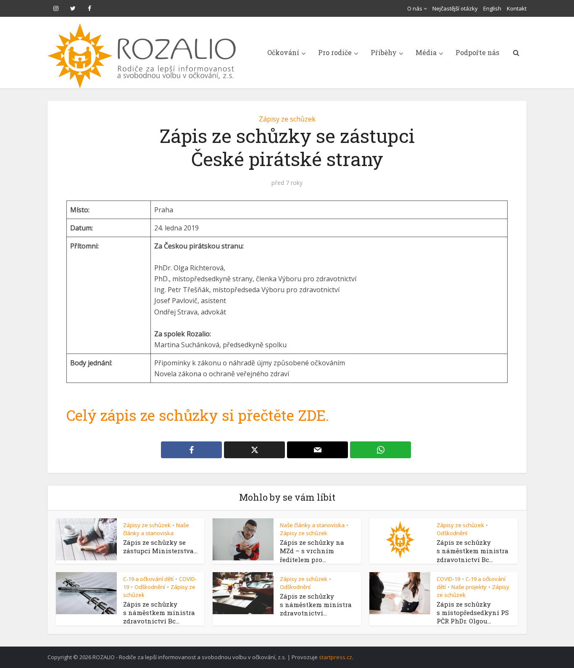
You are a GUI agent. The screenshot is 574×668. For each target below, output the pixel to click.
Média (426, 52)
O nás (414, 8)
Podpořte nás (477, 52)
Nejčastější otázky (455, 8)
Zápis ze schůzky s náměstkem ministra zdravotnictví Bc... (472, 551)
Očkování (283, 52)
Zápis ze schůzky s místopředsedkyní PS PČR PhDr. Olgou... (473, 613)
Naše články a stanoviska (156, 529)
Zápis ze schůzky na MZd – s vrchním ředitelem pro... (312, 551)
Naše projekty (469, 587)
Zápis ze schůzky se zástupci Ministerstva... (160, 546)
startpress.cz (335, 657)
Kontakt (517, 8)
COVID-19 (448, 579)
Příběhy (384, 52)
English (492, 8)
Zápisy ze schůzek (287, 119)
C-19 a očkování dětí (148, 579)
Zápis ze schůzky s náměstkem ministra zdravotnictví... (316, 605)
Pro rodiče (335, 52)
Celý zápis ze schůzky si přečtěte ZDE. (197, 415)
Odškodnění (452, 533)
